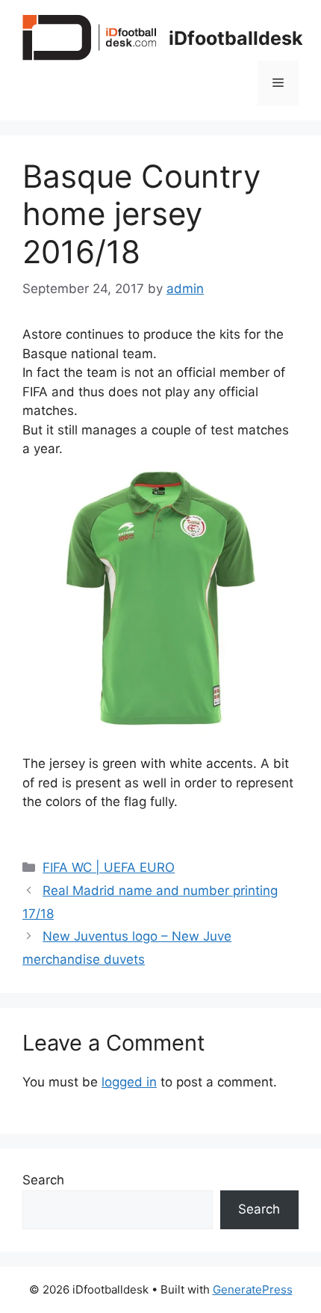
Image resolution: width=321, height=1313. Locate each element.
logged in (129, 1081)
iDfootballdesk (236, 38)
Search (43, 1179)
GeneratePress (253, 1289)
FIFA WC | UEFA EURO (109, 867)
